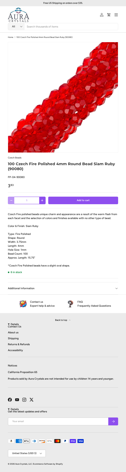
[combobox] (63, 26)
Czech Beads (14, 157)
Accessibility (15, 350)
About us (13, 332)
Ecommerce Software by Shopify (48, 464)
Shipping (13, 338)
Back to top (61, 320)
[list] (63, 97)
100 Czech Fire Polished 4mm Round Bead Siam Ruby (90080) (44, 37)
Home (10, 37)
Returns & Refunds (19, 344)
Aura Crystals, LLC (23, 464)
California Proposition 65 (22, 372)
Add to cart (83, 200)
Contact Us (14, 326)
